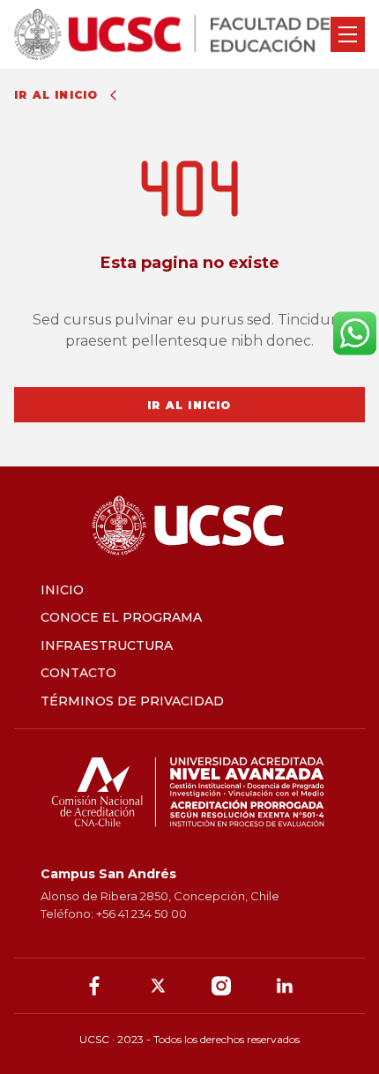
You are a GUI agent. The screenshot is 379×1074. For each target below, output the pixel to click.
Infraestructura (107, 645)
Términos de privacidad (132, 701)
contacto (78, 673)
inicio (62, 590)
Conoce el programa (121, 617)
